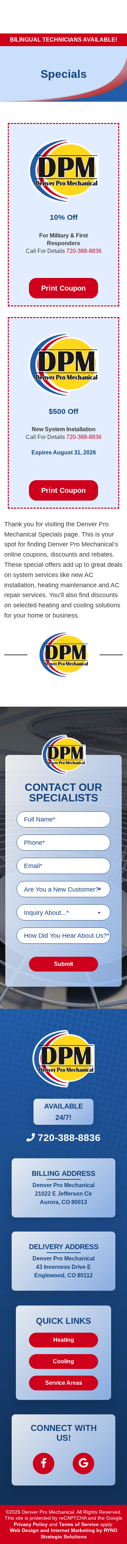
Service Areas (63, 1383)
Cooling (63, 1361)
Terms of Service (79, 1524)
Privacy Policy (31, 1524)
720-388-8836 (84, 251)
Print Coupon (63, 288)
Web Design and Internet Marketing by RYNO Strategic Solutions (63, 1533)
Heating (63, 1340)
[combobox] (63, 889)
